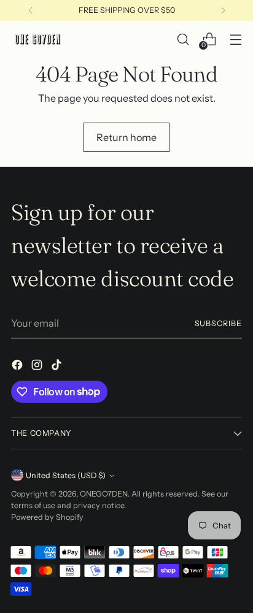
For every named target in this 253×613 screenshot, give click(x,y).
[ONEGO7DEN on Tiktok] (57, 367)
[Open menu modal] (235, 39)
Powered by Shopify (47, 517)
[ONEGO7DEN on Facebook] (18, 367)
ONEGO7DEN (104, 493)
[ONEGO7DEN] (38, 39)
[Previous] (30, 10)
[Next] (222, 10)
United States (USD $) (66, 475)
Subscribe (219, 323)
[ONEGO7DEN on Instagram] (38, 367)
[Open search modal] (182, 39)
